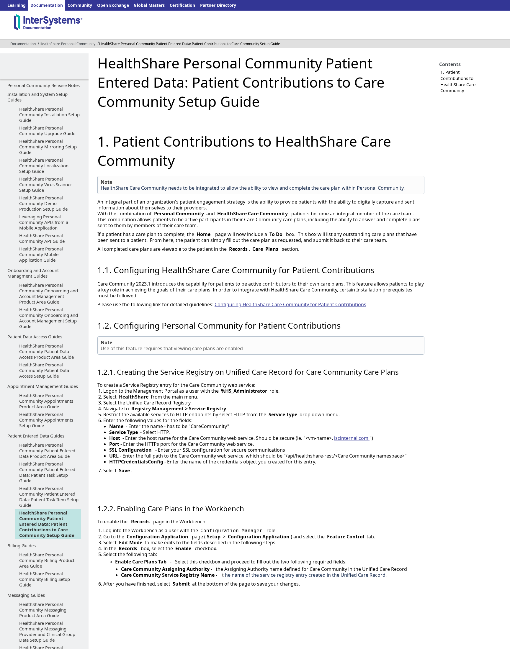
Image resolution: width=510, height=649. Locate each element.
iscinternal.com (352, 438)
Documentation (46, 5)
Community (80, 5)
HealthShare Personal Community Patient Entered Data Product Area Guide (47, 450)
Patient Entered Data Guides (35, 436)
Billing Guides (21, 545)
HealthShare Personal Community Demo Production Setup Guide (43, 203)
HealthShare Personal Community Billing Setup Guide (44, 579)
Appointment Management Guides (42, 386)
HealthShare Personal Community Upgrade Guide (47, 130)
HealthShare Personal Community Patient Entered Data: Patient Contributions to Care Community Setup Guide (46, 524)
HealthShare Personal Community (67, 43)
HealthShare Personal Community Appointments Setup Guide (46, 419)
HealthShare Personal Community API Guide (42, 238)
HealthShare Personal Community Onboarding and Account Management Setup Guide (48, 318)
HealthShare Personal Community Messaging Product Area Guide (42, 609)
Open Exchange (113, 5)
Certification (182, 5)
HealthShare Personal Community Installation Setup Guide (49, 114)
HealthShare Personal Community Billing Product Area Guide (46, 560)
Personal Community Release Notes (43, 85)
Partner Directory (218, 5)
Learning (16, 5)
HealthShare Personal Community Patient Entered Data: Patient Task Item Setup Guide (49, 496)
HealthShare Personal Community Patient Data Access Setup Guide (44, 370)
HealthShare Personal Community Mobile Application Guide (41, 254)
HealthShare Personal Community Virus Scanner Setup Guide (45, 184)
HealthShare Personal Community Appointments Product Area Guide (46, 400)
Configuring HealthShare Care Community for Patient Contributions (290, 304)
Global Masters (149, 5)
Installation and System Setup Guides (37, 97)
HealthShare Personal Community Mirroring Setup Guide (48, 146)
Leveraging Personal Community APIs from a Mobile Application (43, 222)
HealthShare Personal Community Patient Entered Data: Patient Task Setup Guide (47, 472)
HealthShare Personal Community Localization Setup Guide (43, 165)
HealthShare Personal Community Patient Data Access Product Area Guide (46, 351)
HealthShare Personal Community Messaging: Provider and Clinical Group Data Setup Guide (47, 631)
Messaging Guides (26, 595)
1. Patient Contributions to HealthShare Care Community (457, 81)
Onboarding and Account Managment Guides (33, 273)
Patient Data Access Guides (34, 337)
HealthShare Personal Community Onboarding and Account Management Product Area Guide (48, 293)
